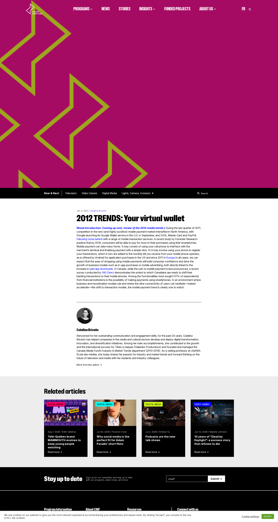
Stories (124, 8)
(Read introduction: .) (121, 228)
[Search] (199, 193)
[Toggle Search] (250, 8)
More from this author (88, 365)
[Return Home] (36, 9)
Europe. (170, 257)
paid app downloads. (102, 268)
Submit (215, 478)
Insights (145, 8)
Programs (81, 8)
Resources (134, 509)
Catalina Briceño (98, 211)
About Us (206, 8)
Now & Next (51, 193)
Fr (243, 8)
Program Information (58, 509)
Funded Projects (177, 8)
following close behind (89, 239)
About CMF (93, 509)
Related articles (65, 391)
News (106, 8)
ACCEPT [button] (268, 516)
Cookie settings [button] (250, 516)
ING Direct (108, 272)
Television (71, 193)
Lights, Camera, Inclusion (136, 193)
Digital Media (109, 193)
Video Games (89, 193)
